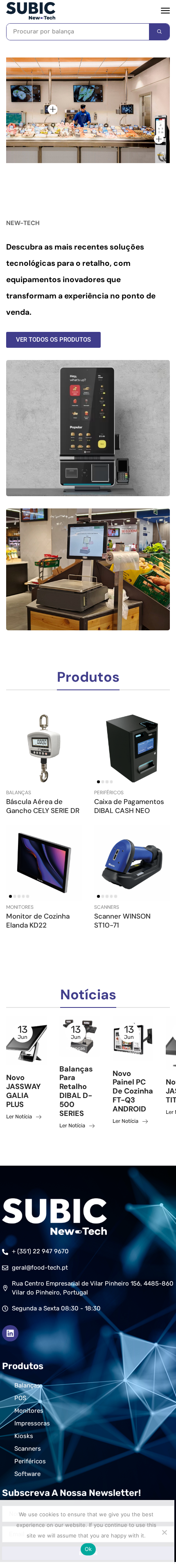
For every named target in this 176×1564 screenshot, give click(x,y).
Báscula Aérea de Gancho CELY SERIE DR (42, 806)
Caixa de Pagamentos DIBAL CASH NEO (129, 806)
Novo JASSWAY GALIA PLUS (23, 1091)
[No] (164, 1532)
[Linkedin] (10, 1333)
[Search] (159, 32)
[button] (165, 10)
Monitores (20, 907)
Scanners (106, 907)
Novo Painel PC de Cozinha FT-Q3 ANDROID (133, 1091)
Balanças (18, 792)
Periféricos (109, 792)
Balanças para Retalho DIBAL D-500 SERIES (76, 1091)
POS (17, 1057)
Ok (88, 1549)
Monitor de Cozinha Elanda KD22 (38, 921)
